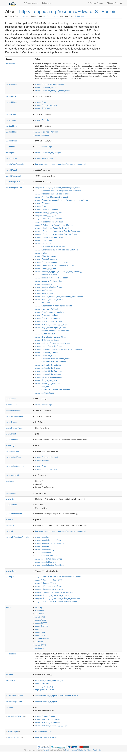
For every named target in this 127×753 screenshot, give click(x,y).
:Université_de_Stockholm (48, 371)
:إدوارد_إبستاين (44, 686)
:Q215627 (41, 626)
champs (11, 404)
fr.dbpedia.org (80, 16)
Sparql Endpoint (115, 3)
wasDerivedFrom (14, 695)
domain (10, 146)
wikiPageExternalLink (15, 164)
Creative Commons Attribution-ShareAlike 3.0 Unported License (84, 750)
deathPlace (12, 132)
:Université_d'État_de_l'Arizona (50, 361)
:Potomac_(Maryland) (46, 132)
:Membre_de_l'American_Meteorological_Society (57, 187)
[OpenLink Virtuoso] (43, 747)
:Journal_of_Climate (46, 274)
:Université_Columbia (46, 352)
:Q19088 (41, 623)
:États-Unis (42, 108)
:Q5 (39, 629)
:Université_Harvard (46, 87)
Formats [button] (47, 3)
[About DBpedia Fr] (12, 3)
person (22, 16)
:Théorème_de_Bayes (47, 340)
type (9, 607)
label (9, 674)
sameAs (10, 680)
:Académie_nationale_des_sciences (52, 193)
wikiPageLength (13, 176)
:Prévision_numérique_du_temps (51, 324)
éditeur (11, 571)
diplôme (11, 422)
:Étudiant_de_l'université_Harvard (52, 228)
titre (10, 525)
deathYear (11, 140)
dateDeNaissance (15, 416)
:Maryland (42, 135)
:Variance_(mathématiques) (49, 377)
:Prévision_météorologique (48, 321)
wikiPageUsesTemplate (17, 537)
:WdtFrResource (43, 731)
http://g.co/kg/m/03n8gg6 (45, 689)
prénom (11, 504)
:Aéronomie (42, 203)
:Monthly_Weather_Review (49, 287)
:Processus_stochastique (48, 315)
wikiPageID (11, 170)
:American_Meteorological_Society (52, 197)
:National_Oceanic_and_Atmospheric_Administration (59, 296)
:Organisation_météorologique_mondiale (54, 305)
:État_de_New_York (46, 105)
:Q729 (40, 632)
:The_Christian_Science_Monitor (51, 337)
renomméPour (14, 513)
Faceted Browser (96, 3)
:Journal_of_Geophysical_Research (52, 277)
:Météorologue (44, 158)
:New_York (42, 302)
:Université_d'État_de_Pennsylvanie (52, 90)
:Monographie (43, 284)
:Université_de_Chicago (47, 368)
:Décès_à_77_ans (45, 215)
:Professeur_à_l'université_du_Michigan (54, 225)
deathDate (11, 126)
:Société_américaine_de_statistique (52, 330)
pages (11, 493)
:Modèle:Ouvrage (45, 549)
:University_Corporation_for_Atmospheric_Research (58, 349)
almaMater (11, 84)
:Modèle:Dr (42, 546)
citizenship (11, 120)
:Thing (38, 607)
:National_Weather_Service (49, 299)
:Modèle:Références (46, 555)
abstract (10, 63)
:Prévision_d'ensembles (47, 318)
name (9, 707)
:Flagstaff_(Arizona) (46, 259)
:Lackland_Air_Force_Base (49, 281)
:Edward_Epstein (45, 716)
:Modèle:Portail (44, 552)
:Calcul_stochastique (46, 209)
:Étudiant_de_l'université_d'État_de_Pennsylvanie (58, 231)
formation (12, 439)
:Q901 (40, 635)
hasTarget (13, 731)
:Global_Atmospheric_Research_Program (54, 265)
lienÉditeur (12, 451)
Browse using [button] (31, 3)
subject (10, 576)
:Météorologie (43, 146)
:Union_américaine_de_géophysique (52, 343)
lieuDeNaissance (15, 466)
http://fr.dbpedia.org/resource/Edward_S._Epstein (67, 11)
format (11, 433)
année (11, 398)
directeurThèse (14, 428)
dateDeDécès (13, 410)
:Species (39, 648)
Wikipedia (46, 750)
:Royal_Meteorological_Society (50, 327)
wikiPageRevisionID (15, 181)
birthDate (11, 96)
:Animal (39, 641)
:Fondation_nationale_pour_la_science (53, 262)
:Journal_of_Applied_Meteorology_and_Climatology (58, 271)
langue (11, 445)
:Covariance (43, 243)
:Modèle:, (42, 537)
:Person (39, 610)
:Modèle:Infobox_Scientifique (49, 565)
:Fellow (41, 253)
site (9, 519)
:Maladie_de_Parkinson (47, 383)
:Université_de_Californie (48, 365)
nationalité (12, 475)
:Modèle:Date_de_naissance (49, 543)
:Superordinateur (45, 333)
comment (11, 653)
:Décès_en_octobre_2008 (48, 212)
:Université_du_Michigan (48, 152)
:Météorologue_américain (48, 218)
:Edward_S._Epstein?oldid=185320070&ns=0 (56, 695)
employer (11, 152)
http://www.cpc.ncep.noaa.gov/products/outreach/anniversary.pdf (60, 164)
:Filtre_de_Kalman (45, 256)
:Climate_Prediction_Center (49, 237)
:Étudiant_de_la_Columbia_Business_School (56, 234)
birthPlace (11, 102)
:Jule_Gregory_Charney (47, 719)
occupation (11, 158)
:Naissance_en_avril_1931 (49, 221)
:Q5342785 (42, 683)
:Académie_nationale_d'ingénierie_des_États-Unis (58, 190)
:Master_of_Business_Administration (52, 389)
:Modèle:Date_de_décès (48, 540)
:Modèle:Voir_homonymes (48, 559)
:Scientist (40, 617)
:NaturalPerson (42, 638)
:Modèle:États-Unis (45, 562)
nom (10, 481)
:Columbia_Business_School (49, 84)
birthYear (11, 114)
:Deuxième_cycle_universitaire (50, 246)
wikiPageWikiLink (14, 187)
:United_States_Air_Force (48, 346)
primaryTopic (14, 737)
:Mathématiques (44, 393)
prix (10, 499)
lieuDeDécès (13, 457)
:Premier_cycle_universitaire (49, 312)
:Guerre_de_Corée (45, 268)
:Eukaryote (40, 645)
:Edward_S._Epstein (46, 701)
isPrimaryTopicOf (14, 701)
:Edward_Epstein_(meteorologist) (49, 680)
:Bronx (41, 102)
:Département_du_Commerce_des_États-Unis (56, 249)
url (9, 531)
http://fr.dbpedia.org (51, 16)
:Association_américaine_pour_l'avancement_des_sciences (61, 200)
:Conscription (43, 240)
